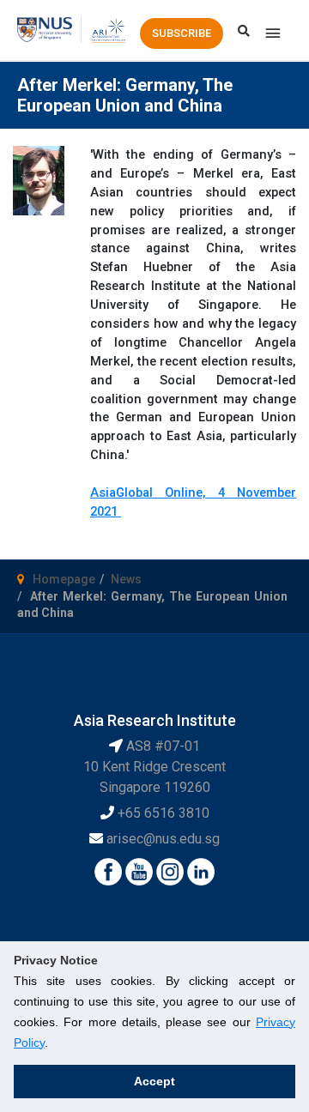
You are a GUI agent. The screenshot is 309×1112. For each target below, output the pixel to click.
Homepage (64, 579)
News (126, 579)
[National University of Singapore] (44, 29)
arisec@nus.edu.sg (163, 839)
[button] (181, 33)
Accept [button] (154, 1081)
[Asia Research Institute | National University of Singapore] (107, 29)
